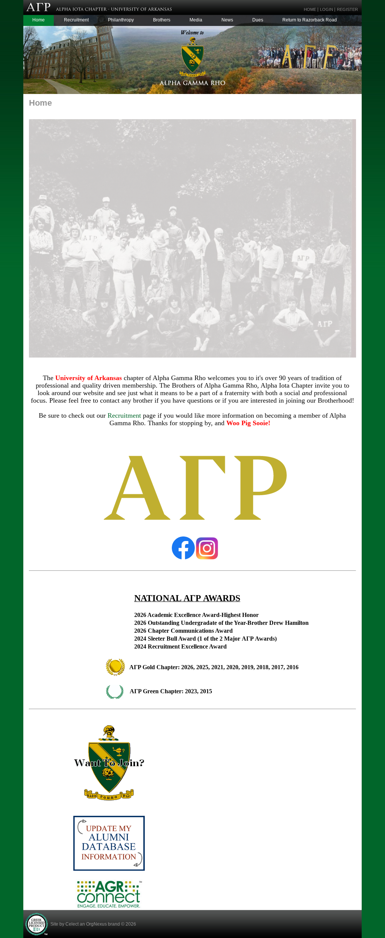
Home (310, 9)
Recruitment (76, 20)
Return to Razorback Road (309, 20)
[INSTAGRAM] (207, 558)
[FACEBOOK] (183, 558)
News (227, 20)
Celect (72, 924)
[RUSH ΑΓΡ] (109, 799)
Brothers (161, 20)
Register (347, 9)
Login (326, 9)
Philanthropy (121, 20)
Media (195, 20)
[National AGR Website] (195, 532)
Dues (257, 20)
